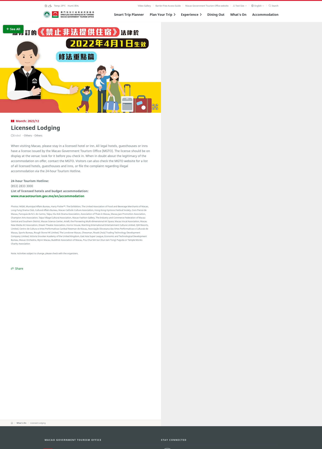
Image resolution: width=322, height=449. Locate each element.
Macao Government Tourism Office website (206, 5)
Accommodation (265, 14)
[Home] (12, 423)
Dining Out (215, 14)
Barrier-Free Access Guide (168, 5)
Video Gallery (144, 5)
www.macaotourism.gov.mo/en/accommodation (47, 196)
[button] (240, 5)
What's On (238, 14)
